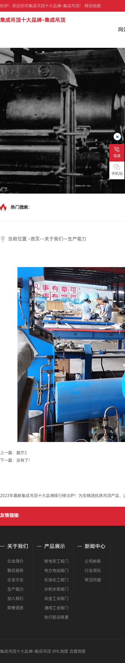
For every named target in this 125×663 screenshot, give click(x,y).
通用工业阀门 (56, 608)
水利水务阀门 (56, 589)
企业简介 (15, 561)
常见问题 (93, 580)
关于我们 (53, 239)
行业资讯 (93, 570)
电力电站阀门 (56, 570)
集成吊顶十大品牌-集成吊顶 (32, 20)
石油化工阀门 (56, 580)
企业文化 (15, 580)
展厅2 (21, 452)
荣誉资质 (15, 608)
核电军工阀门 (56, 561)
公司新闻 (93, 561)
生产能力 (77, 239)
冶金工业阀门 (56, 598)
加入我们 (15, 598)
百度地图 (77, 651)
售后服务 (15, 570)
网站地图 (93, 5)
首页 (35, 239)
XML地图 (60, 651)
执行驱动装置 (56, 617)
